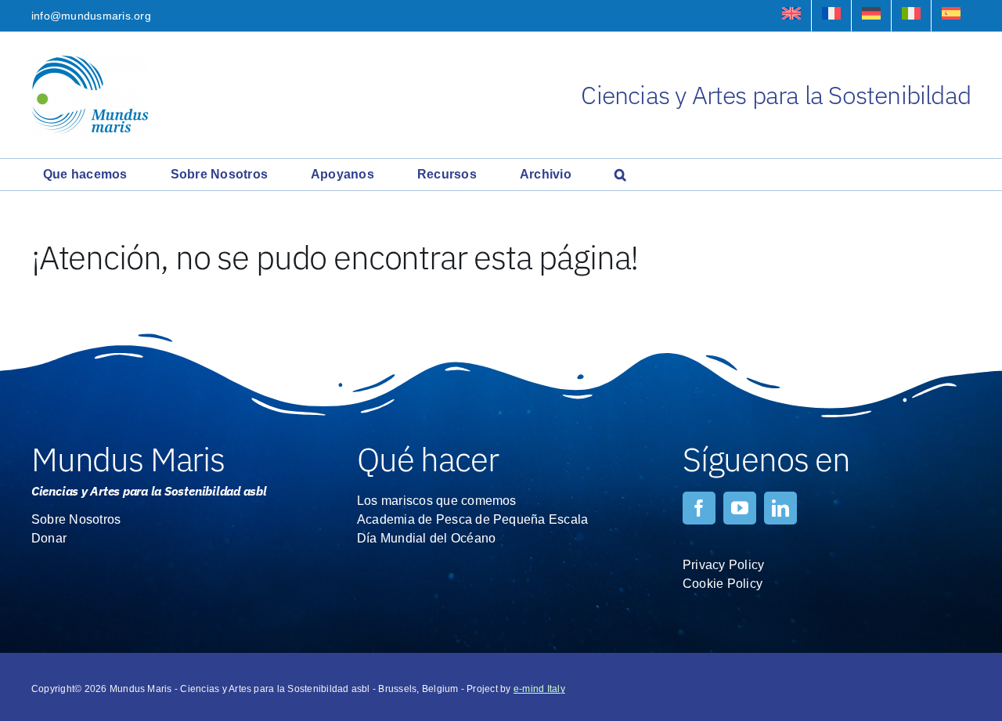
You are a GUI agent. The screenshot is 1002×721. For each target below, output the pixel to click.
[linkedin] (780, 508)
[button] (620, 174)
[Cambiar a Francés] (831, 15)
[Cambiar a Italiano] (911, 15)
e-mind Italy (539, 688)
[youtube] (739, 508)
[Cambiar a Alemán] (871, 15)
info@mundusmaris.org (91, 15)
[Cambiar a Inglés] (791, 15)
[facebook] (699, 508)
